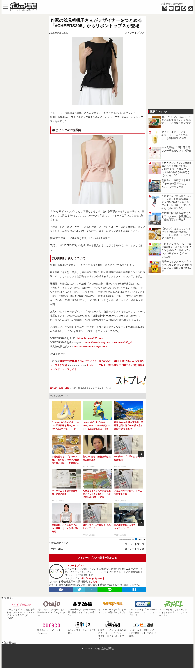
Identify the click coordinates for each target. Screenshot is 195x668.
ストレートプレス (134, 32)
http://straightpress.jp (93, 578)
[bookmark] (134, 589)
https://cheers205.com (90, 338)
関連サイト (10, 598)
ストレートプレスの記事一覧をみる (97, 557)
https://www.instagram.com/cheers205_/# (108, 342)
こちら (94, 581)
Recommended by (126, 539)
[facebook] (61, 589)
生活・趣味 (57, 549)
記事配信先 (10, 642)
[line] (110, 589)
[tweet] (79, 589)
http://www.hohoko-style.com (90, 346)
